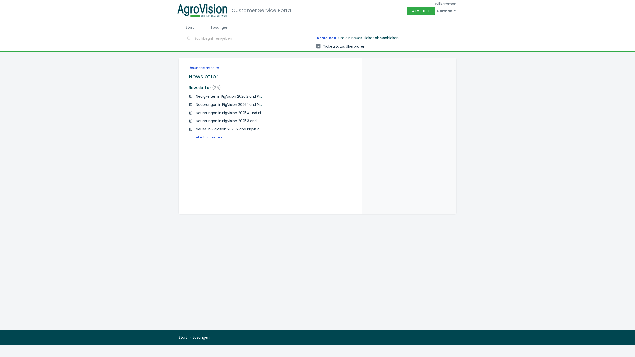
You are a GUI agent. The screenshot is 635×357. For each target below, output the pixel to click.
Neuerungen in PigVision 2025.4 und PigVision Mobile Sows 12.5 (249, 112)
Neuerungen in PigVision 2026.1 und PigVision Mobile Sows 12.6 (248, 104)
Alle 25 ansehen (209, 137)
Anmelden (326, 37)
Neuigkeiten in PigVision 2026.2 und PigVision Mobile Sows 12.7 (248, 96)
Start (190, 27)
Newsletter (204, 87)
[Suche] (189, 39)
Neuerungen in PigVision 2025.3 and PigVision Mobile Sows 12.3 (248, 121)
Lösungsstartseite (204, 67)
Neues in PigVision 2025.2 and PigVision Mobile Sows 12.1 (242, 129)
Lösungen (219, 27)
